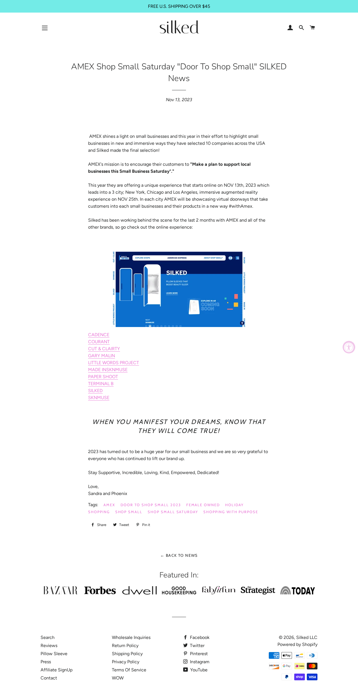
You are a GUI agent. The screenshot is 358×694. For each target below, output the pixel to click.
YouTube (198, 669)
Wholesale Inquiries (131, 637)
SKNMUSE (98, 397)
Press (46, 661)
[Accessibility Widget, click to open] (349, 347)
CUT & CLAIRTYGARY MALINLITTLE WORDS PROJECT (113, 355)
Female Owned (203, 505)
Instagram (199, 661)
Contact (49, 678)
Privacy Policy (125, 661)
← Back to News (179, 555)
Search (48, 637)
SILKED (95, 390)
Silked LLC (306, 637)
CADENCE (98, 334)
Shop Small (129, 512)
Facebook (199, 637)
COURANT (99, 341)
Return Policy (125, 645)
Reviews (49, 645)
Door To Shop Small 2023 (151, 505)
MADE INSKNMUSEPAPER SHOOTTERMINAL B (108, 376)
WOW (118, 678)
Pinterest (198, 653)
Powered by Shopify (297, 644)
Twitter (196, 645)
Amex (109, 505)
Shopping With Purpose (230, 512)
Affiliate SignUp (56, 669)
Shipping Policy (127, 653)
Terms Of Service (129, 669)
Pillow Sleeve (54, 653)
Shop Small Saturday (173, 512)
